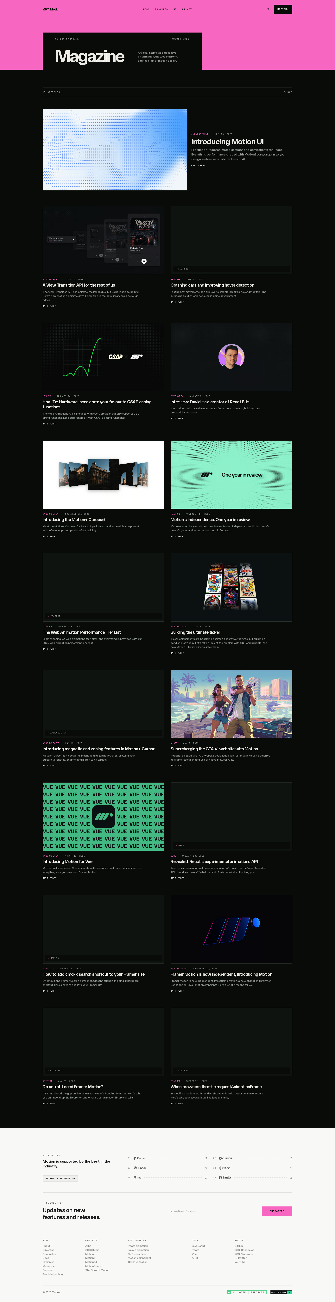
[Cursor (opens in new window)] (252, 1158)
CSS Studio (92, 1250)
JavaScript (198, 1246)
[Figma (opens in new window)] (167, 1178)
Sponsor (48, 1270)
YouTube (240, 1262)
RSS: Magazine (244, 1254)
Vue (194, 1254)
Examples (48, 1262)
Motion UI (91, 1262)
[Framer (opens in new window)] (167, 1158)
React (195, 1250)
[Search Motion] (267, 9)
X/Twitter (241, 1258)
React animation (138, 1246)
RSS (290, 92)
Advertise (48, 1250)
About (46, 1246)
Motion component (139, 1258)
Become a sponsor (58, 1178)
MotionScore (93, 1266)
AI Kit (88, 1246)
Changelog (49, 1254)
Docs (46, 1258)
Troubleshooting (53, 1274)
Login (242, 1292)
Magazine (49, 1266)
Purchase (257, 1292)
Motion (89, 1254)
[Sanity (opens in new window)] (252, 1178)
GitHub (239, 1246)
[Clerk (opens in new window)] (252, 1168)
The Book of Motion (97, 1270)
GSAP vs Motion (138, 1262)
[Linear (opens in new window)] (167, 1168)
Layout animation (138, 1250)
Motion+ (90, 1258)
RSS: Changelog (244, 1250)
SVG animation (137, 1254)
